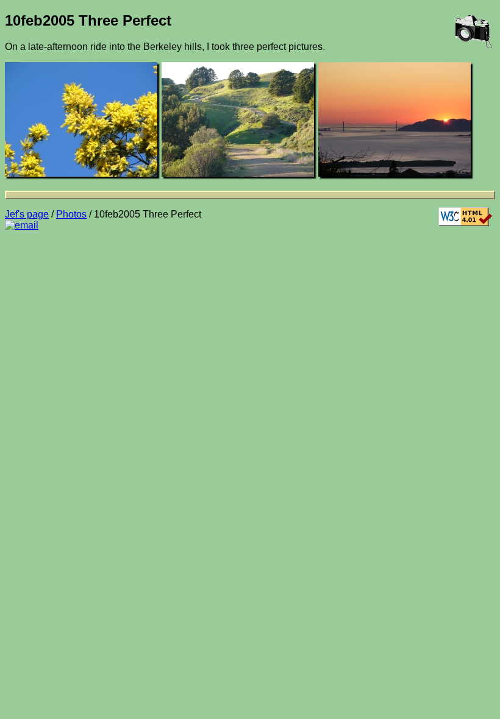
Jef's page (27, 214)
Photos (71, 214)
